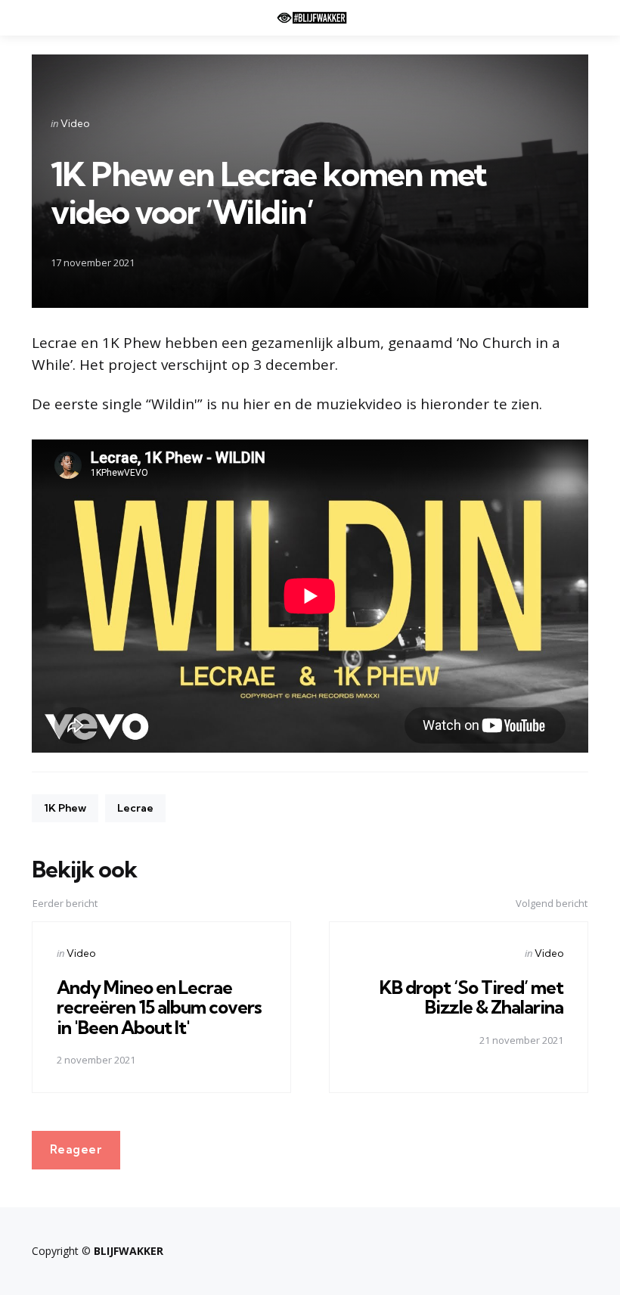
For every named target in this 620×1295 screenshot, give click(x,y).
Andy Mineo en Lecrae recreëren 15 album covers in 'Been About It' (159, 1007)
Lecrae (135, 808)
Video (74, 123)
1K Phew (65, 808)
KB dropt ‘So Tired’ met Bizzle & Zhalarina (471, 997)
